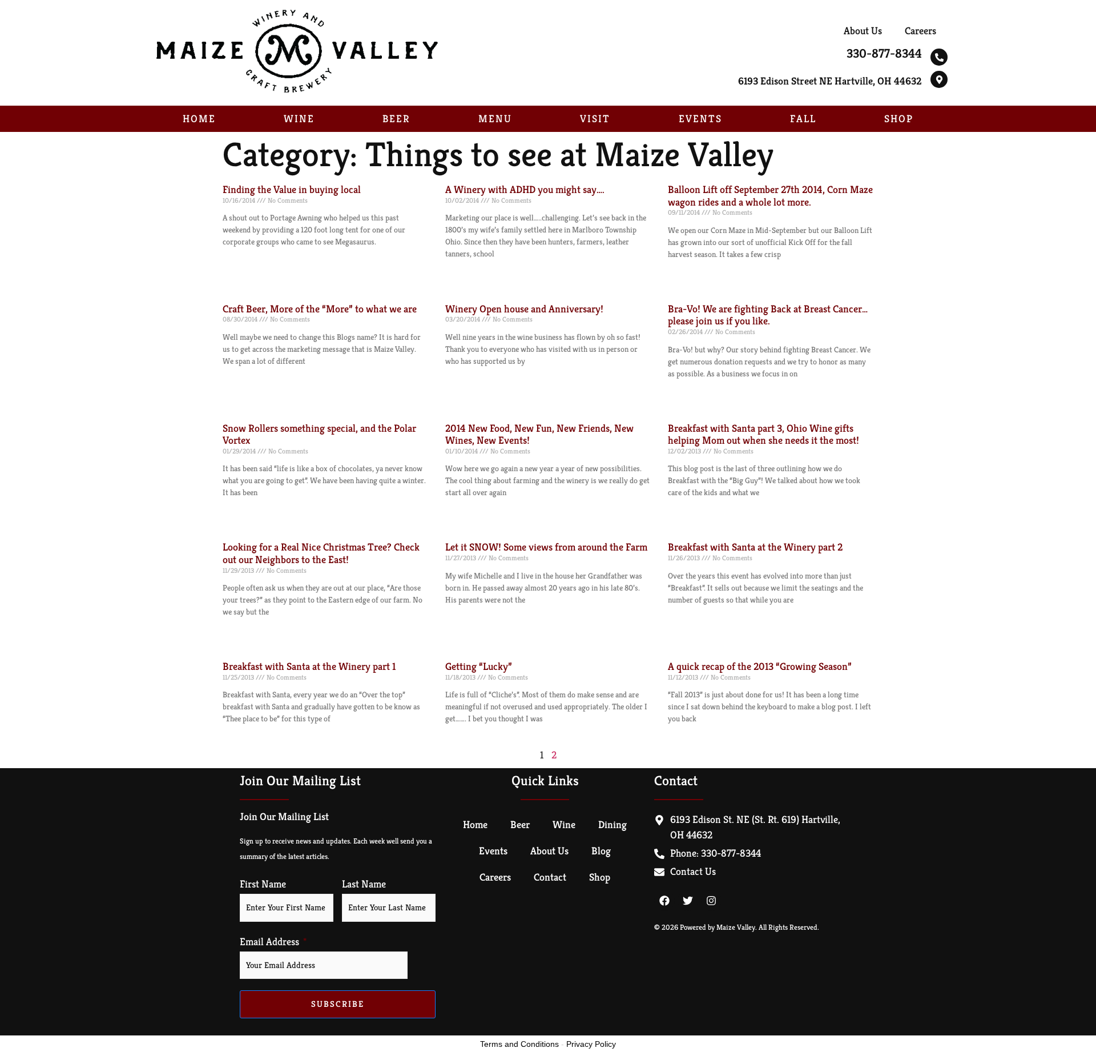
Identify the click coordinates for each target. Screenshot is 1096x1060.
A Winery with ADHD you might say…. (525, 189)
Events (700, 118)
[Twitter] (688, 900)
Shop (898, 118)
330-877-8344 (884, 53)
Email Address (269, 942)
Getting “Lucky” (478, 666)
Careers (920, 30)
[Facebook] (664, 900)
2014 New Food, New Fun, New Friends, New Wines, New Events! (539, 434)
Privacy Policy (591, 1044)
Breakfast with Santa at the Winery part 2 (755, 546)
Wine (299, 118)
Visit (595, 118)
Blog (601, 850)
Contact (550, 877)
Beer (396, 118)
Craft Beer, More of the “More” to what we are (320, 308)
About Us (863, 30)
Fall (803, 118)
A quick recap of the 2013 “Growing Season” (760, 666)
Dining (612, 824)
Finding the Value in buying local (292, 189)
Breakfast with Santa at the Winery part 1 (309, 666)
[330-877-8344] (939, 57)
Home (199, 118)
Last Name (364, 884)
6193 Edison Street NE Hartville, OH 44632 (830, 80)
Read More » (241, 262)
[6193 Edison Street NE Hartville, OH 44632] (939, 79)
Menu (495, 118)
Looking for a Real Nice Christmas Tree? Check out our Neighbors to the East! (321, 553)
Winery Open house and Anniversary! (524, 308)
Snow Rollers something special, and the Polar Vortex (319, 434)
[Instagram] (711, 900)
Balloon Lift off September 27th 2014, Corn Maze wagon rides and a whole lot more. (770, 195)
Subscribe (337, 1003)
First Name (263, 884)
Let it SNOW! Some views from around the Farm (546, 546)
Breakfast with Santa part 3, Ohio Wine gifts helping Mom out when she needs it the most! (763, 434)
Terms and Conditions (519, 1044)
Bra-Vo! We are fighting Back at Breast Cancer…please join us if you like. (768, 315)
